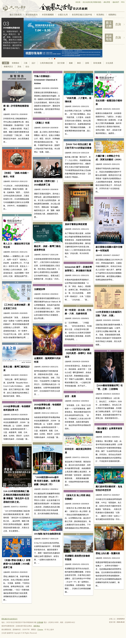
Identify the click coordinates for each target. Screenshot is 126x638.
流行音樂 (61, 63)
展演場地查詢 (32, 15)
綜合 (27, 66)
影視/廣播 (97, 63)
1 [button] (49, 58)
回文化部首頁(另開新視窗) (92, 2)
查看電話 (36, 626)
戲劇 (71, 63)
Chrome (40, 629)
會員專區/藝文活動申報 (82, 15)
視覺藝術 (15, 63)
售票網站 (100, 15)
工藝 (25, 63)
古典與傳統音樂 (46, 63)
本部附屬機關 (48, 15)
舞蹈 (79, 63)
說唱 (87, 63)
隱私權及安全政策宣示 (9, 619)
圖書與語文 (8, 66)
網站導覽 (107, 2)
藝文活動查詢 (16, 15)
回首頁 (78, 2)
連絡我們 (115, 2)
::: (2, 1)
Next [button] (98, 38)
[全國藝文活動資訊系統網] (63, 7)
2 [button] (52, 58)
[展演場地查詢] (115, 38)
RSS (123, 2)
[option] (51, 37)
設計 (33, 63)
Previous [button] (5, 38)
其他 (19, 66)
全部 (5, 63)
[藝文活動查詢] (115, 24)
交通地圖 (40, 622)
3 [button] (54, 58)
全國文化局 (63, 15)
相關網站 (112, 15)
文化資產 (109, 63)
